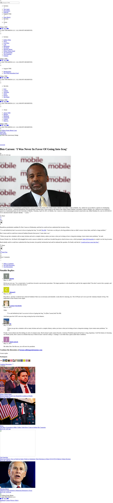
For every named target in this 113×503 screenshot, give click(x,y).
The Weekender (8, 52)
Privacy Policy (14, 500)
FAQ (5, 89)
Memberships (7, 71)
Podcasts (6, 12)
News (5, 41)
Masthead (6, 116)
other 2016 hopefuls (88, 239)
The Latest (6, 9)
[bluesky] (0, 29)
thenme (12, 278)
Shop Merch (7, 17)
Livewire (2, 144)
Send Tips (3, 132)
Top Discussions (8, 267)
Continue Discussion (6, 364)
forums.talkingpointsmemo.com (30, 350)
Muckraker (7, 46)
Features (6, 55)
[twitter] (4, 499)
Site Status (6, 97)
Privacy (6, 95)
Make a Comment (9, 263)
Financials (6, 117)
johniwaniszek (14, 342)
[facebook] (2, 29)
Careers (6, 119)
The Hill (43, 230)
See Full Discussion (9, 265)
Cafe (5, 44)
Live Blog (6, 43)
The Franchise (7, 54)
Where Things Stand (9, 51)
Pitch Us (6, 121)
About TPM (7, 113)
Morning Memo (8, 49)
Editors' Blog (7, 40)
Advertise (6, 92)
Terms (5, 94)
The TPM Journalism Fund (11, 73)
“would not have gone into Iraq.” (90, 242)
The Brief (6, 48)
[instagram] (6, 29)
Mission (6, 114)
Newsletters (7, 11)
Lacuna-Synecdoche (16, 305)
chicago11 (12, 292)
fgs (10, 323)
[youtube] (7, 29)
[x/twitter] (4, 29)
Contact (6, 90)
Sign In (2, 133)
